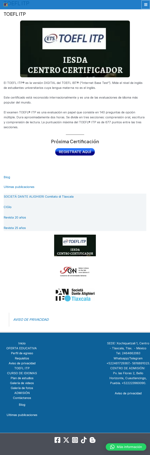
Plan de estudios (22, 378)
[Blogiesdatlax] (92, 440)
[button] (126, 447)
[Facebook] (57, 440)
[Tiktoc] (83, 440)
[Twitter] (66, 440)
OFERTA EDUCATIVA (22, 348)
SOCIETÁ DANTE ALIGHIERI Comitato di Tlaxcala (39, 196)
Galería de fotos (22, 388)
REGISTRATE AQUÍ (75, 152)
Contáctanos (22, 398)
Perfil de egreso (22, 353)
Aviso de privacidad (22, 363)
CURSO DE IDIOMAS (22, 373)
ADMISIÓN (22, 393)
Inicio (22, 343)
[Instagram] (75, 440)
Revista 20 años (15, 217)
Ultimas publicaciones (19, 187)
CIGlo (8, 207)
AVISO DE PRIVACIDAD (31, 319)
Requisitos (22, 358)
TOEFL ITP (22, 368)
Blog (7, 177)
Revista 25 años (15, 228)
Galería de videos (22, 383)
